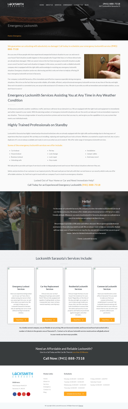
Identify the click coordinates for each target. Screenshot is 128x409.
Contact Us (78, 5)
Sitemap (81, 405)
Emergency (67, 5)
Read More (20, 320)
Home (42, 5)
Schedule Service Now (74, 394)
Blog (87, 5)
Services (58, 5)
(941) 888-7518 (111, 4)
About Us (49, 5)
